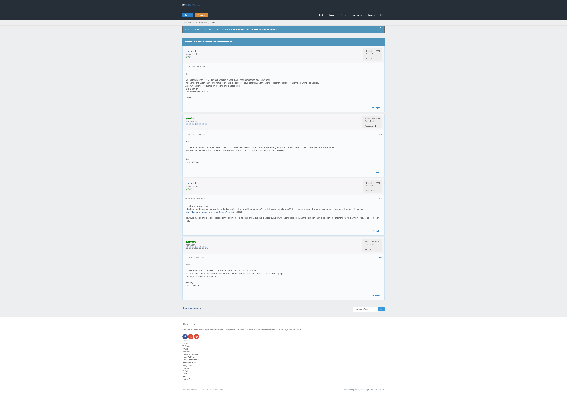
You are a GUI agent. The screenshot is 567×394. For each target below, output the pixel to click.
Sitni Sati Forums (193, 29)
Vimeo (185, 349)
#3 (380, 199)
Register (201, 15)
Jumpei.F (191, 50)
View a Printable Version (195, 308)
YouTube (186, 346)
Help (382, 15)
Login (187, 15)
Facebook (186, 343)
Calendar (371, 15)
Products (208, 29)
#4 (380, 257)
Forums (332, 15)
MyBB (195, 390)
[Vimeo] (196, 337)
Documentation (189, 362)
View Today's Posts (207, 23)
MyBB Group (217, 390)
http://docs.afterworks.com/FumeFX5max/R (206, 212)
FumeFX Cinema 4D (191, 360)
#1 (380, 67)
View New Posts (190, 23)
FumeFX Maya (188, 357)
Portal (321, 15)
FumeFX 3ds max (190, 354)
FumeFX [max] (221, 29)
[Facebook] (185, 337)
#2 (380, 134)
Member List (357, 15)
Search (344, 15)
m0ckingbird (366, 390)
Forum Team (188, 379)
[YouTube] (190, 337)
